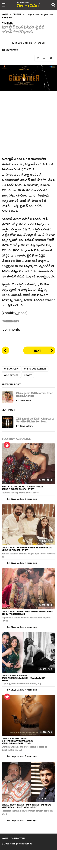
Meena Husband (44, 548)
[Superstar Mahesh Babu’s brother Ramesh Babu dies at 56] (28, 782)
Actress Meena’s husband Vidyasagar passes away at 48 (28, 555)
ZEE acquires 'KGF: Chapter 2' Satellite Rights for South (35, 420)
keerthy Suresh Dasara (14, 489)
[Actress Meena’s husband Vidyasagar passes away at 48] (28, 524)
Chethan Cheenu (18, 738)
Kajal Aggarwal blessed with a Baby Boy (21, 684)
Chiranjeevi (11, 369)
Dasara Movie (18, 487)
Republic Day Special (12, 743)
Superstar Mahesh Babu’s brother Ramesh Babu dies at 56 (27, 813)
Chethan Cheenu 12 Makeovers (17, 741)
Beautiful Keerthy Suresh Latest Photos (21, 493)
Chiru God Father (35, 369)
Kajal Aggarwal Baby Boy (15, 678)
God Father (11, 375)
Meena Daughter (26, 548)
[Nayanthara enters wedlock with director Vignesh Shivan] (28, 588)
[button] (4, 5)
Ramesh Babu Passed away (15, 807)
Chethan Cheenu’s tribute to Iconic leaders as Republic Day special (24, 749)
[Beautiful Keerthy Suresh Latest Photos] (28, 463)
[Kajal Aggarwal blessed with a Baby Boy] (28, 652)
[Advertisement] (28, 123)
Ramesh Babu (24, 805)
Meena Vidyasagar (11, 550)
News (13, 548)
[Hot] (7, 445)
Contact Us (18, 838)
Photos (6, 487)
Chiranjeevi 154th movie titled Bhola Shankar (34, 394)
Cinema (7, 23)
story (28, 375)
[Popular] (7, 697)
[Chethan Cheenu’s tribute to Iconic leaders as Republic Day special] (28, 715)
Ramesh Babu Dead (41, 805)
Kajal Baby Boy (37, 678)
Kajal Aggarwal (18, 676)
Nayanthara (23, 612)
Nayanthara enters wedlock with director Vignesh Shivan (26, 619)
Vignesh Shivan (17, 614)
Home (5, 838)
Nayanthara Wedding (42, 612)
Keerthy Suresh (35, 487)
